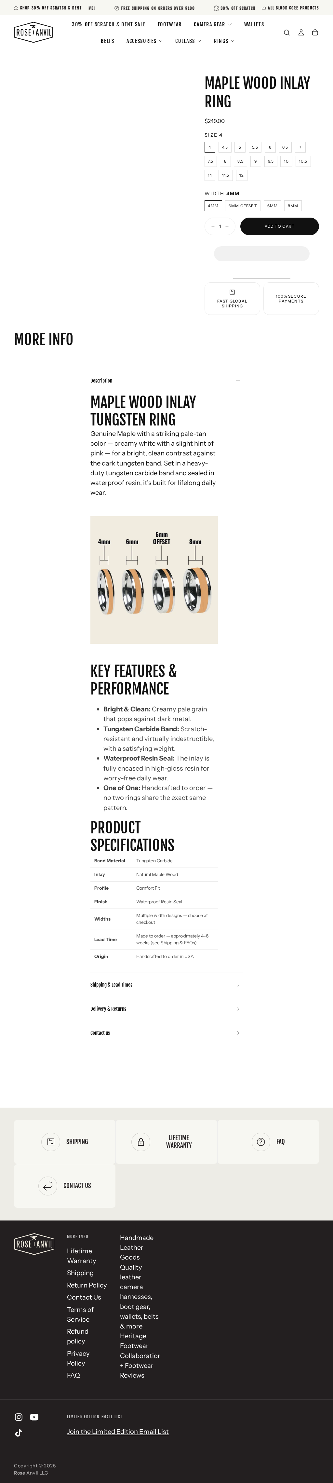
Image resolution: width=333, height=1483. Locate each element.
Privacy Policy (78, 1358)
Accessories (141, 41)
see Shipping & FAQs (173, 943)
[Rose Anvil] (34, 1244)
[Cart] (315, 33)
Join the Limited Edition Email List (118, 1431)
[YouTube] (34, 1417)
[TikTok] (18, 1432)
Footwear (170, 24)
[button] (262, 247)
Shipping (80, 1273)
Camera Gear (209, 24)
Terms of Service (80, 1314)
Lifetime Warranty (81, 1256)
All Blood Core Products (293, 8)
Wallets (254, 24)
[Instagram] (18, 1417)
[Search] (287, 33)
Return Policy (87, 1285)
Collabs (185, 41)
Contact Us (84, 1297)
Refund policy (77, 1336)
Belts (107, 41)
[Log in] (301, 33)
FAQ (73, 1375)
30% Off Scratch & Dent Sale (108, 24)
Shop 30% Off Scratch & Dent (51, 8)
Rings (221, 41)
